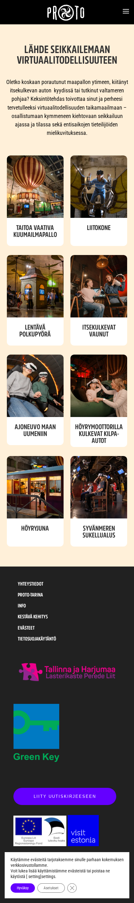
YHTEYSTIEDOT (30, 583)
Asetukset (51, 888)
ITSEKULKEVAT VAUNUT (99, 330)
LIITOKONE (99, 227)
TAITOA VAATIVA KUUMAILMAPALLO (35, 231)
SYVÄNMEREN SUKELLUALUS (99, 531)
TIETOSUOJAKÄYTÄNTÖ (37, 638)
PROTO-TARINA (30, 594)
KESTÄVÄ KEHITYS (33, 616)
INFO (22, 605)
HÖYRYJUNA (35, 528)
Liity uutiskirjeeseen (65, 796)
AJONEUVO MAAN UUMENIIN (35, 430)
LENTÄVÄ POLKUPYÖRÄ (35, 330)
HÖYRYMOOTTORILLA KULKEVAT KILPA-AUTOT (99, 433)
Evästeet (26, 627)
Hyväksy (23, 888)
